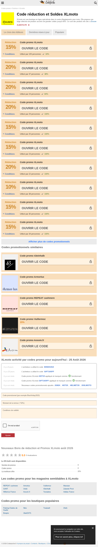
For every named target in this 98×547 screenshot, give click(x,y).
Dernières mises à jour (39, 32)
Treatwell (46, 508)
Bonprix (6, 513)
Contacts (34, 543)
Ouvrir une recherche (95, 3)
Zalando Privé (68, 489)
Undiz (25, 489)
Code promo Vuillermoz (33, 320)
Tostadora (47, 492)
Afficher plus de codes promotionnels (49, 241)
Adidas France (68, 492)
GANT (5, 489)
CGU (48, 543)
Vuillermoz (47, 486)
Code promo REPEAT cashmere (37, 298)
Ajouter (8, 435)
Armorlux (26, 486)
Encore (93, 21)
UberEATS (27, 513)
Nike (25, 508)
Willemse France (9, 492)
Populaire (59, 32)
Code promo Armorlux (32, 277)
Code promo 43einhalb (32, 255)
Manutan (66, 486)
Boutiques (42, 543)
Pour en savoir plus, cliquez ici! (69, 537)
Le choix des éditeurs (13, 32)
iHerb (65, 508)
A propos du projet (23, 543)
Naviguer (2, 2)
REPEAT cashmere (10, 486)
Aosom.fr (26, 492)
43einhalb (46, 489)
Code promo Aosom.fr (32, 340)
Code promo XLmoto (31, 42)
